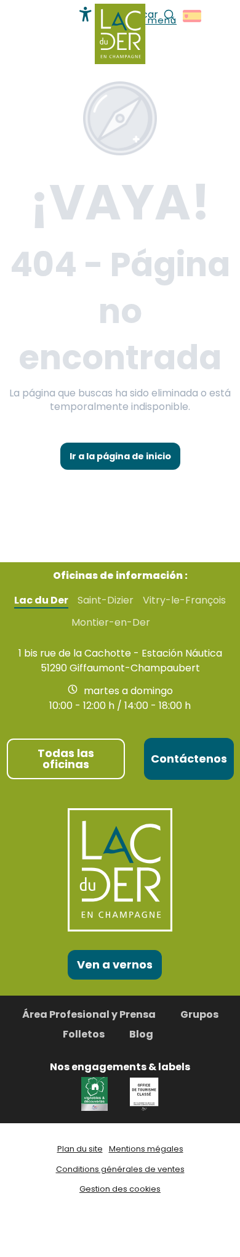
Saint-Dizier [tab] (106, 600)
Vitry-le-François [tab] (184, 600)
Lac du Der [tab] (41, 600)
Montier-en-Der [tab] (110, 623)
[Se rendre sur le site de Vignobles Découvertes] (96, 1093)
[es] (193, 16)
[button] (193, 16)
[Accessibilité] (85, 14)
